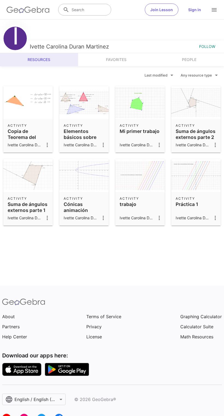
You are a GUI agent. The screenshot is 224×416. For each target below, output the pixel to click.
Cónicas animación (76, 207)
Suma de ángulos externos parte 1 (28, 207)
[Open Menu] (214, 10)
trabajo (128, 204)
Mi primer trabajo (140, 131)
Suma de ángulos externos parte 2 (196, 134)
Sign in (194, 9)
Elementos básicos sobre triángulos (80, 137)
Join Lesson (161, 9)
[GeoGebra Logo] (28, 10)
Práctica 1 (187, 204)
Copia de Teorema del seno (22, 137)
